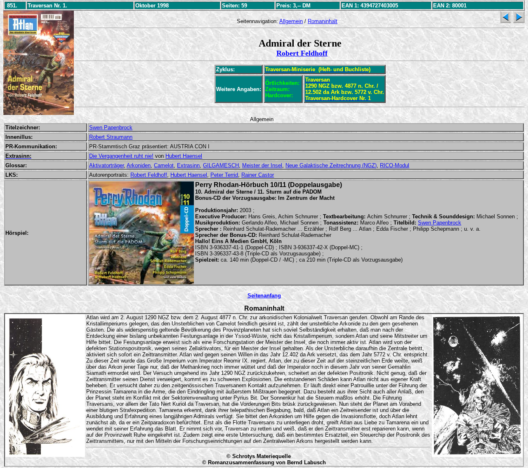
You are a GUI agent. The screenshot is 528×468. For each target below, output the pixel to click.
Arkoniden (139, 165)
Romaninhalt (322, 21)
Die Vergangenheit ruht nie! (121, 156)
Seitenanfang (264, 295)
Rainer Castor (257, 175)
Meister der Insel (262, 165)
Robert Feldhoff (302, 53)
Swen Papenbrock (110, 127)
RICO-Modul (394, 165)
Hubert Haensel (183, 156)
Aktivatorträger (106, 165)
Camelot (164, 165)
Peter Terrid (224, 175)
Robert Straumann (110, 137)
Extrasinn (188, 165)
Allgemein (291, 21)
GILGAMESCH (221, 165)
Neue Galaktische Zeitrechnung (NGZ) (331, 165)
